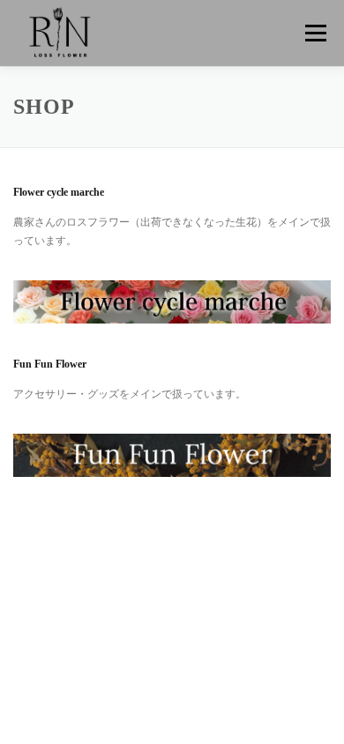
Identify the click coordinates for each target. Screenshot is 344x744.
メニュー (315, 32)
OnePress (141, 599)
